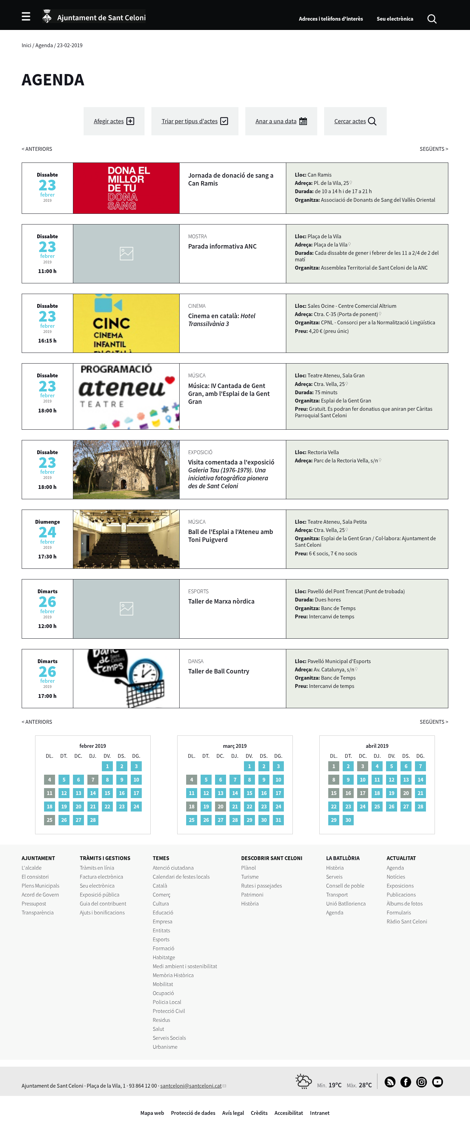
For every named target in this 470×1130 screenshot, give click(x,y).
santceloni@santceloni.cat (191, 1085)
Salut (158, 1028)
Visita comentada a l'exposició (231, 474)
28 (93, 819)
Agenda (44, 45)
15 (107, 792)
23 (122, 806)
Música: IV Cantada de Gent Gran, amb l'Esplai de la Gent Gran (229, 393)
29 (249, 819)
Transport (337, 894)
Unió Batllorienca (346, 903)
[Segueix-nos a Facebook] (404, 1085)
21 (93, 806)
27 (78, 819)
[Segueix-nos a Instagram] (420, 1085)
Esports (161, 939)
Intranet (320, 1112)
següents (434, 148)
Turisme (250, 876)
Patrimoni (252, 894)
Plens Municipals (40, 885)
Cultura (161, 903)
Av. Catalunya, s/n (334, 669)
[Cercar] (432, 18)
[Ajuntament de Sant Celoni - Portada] (94, 15)
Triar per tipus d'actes (190, 121)
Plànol (248, 867)
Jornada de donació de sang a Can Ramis (231, 179)
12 (64, 792)
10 (136, 779)
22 (107, 806)
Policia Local (167, 1001)
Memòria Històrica (173, 975)
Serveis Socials (169, 1037)
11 (191, 792)
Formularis (399, 912)
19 (64, 806)
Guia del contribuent (103, 903)
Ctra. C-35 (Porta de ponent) (346, 314)
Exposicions (400, 885)
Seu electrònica (395, 18)
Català (160, 885)
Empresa (162, 921)
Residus (161, 1019)
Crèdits (259, 1112)
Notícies (396, 876)
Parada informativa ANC (222, 246)
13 (78, 792)
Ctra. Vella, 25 (329, 383)
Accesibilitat (289, 1112)
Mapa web (152, 1112)
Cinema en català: (221, 320)
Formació (163, 948)
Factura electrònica (101, 876)
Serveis (334, 876)
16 (122, 792)
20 (78, 806)
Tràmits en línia (97, 867)
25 (191, 819)
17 (136, 792)
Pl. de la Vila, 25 (331, 182)
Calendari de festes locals (181, 876)
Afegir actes (109, 121)
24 (136, 806)
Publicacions (401, 894)
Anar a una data (276, 121)
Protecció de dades (193, 1112)
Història (250, 903)
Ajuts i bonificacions (102, 912)
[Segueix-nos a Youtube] (435, 1085)
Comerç (161, 894)
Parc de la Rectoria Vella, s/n (346, 460)
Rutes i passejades (261, 885)
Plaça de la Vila (331, 244)
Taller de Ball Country (218, 671)
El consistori (35, 876)
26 (64, 819)
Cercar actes (350, 121)
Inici (26, 45)
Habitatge (164, 957)
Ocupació (163, 993)
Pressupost (34, 903)
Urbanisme (165, 1046)
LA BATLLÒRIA (343, 858)
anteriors (37, 148)
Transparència (38, 912)
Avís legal (233, 1112)
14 (93, 792)
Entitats (161, 930)
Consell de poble (345, 885)
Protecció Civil (169, 1010)
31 (278, 819)
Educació (163, 912)
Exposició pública (99, 894)
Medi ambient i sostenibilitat (185, 966)
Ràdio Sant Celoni (407, 921)
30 (264, 819)
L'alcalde (32, 867)
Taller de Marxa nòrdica (221, 601)
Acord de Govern (40, 894)
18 (49, 806)
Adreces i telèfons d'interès (331, 18)
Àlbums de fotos (405, 903)
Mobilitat (163, 984)
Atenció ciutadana (173, 867)
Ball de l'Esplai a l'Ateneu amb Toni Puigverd (230, 535)
